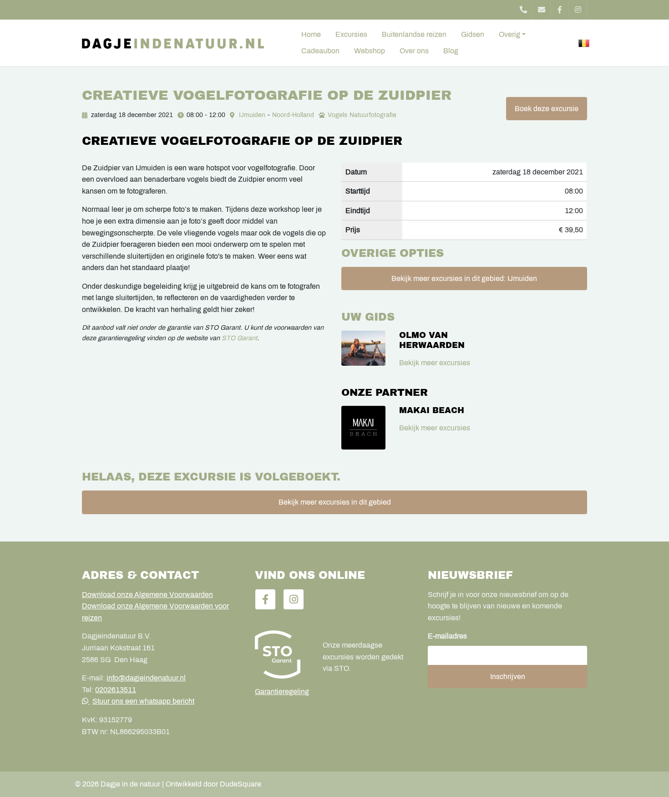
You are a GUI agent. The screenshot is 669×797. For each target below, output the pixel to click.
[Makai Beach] (363, 428)
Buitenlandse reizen (414, 34)
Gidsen (472, 34)
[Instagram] (578, 10)
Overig (509, 34)
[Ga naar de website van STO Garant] (282, 654)
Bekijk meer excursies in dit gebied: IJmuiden (464, 278)
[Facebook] (560, 10)
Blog (450, 51)
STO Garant (239, 338)
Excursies (351, 34)
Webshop (369, 51)
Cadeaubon (320, 51)
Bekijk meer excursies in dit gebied (335, 502)
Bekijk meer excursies (434, 363)
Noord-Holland (293, 115)
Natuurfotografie (373, 115)
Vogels (337, 115)
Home (311, 34)
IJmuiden (252, 115)
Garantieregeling (282, 691)
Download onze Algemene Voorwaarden (147, 594)
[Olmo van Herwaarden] (363, 348)
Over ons (414, 51)
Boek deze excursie (546, 108)
